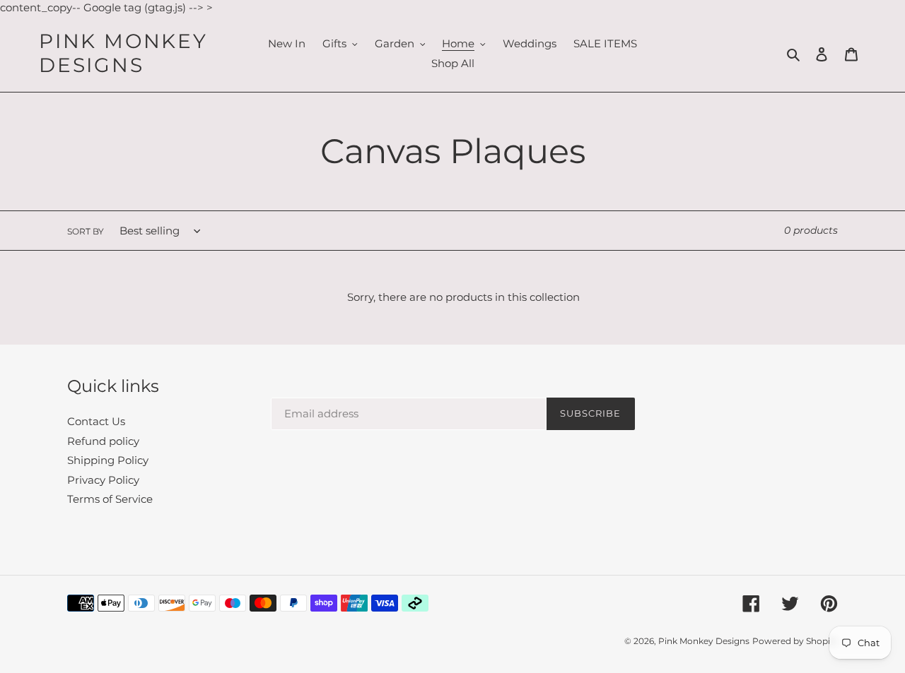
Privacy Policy (103, 480)
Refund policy (103, 441)
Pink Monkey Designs (123, 53)
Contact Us (96, 421)
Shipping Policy (107, 460)
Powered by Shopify (795, 641)
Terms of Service (110, 499)
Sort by (85, 231)
